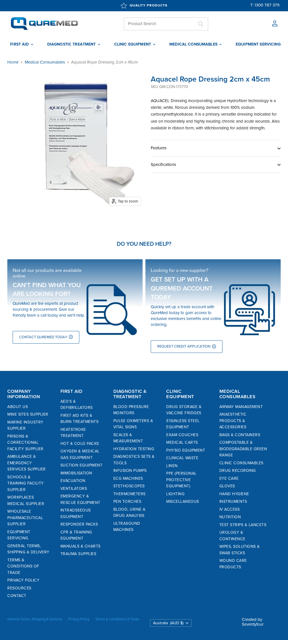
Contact (16, 595)
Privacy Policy (23, 580)
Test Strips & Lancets (243, 524)
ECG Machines (128, 478)
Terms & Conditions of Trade (23, 566)
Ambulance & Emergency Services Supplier (26, 463)
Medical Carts (182, 442)
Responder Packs (79, 524)
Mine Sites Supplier (27, 414)
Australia (168, 623)
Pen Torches (127, 501)
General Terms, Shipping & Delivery (34, 619)
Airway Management (241, 406)
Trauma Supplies (78, 553)
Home (13, 62)
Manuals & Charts (80, 546)
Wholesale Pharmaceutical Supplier (25, 517)
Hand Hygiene (234, 494)
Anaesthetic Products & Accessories (233, 420)
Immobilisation (76, 473)
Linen (172, 465)
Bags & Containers (239, 434)
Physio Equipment (185, 450)
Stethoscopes (129, 486)
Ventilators (73, 488)
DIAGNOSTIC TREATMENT (72, 44)
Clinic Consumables (241, 463)
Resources (19, 588)
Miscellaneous (182, 501)
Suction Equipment (81, 465)
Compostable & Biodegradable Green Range (243, 449)
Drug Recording (237, 470)
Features (158, 147)
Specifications (163, 164)
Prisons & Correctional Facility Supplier (25, 442)
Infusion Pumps (130, 470)
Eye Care (229, 478)
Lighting (175, 494)
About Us (17, 406)
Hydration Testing (133, 449)
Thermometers (129, 494)
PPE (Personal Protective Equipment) (181, 479)
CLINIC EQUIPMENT (133, 44)
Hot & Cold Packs (79, 443)
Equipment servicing (258, 44)
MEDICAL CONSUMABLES (194, 44)
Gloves (227, 486)
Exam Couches (182, 434)
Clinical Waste (182, 458)
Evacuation (73, 480)
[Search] (200, 23)
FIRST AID (20, 44)
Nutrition (230, 517)
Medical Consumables (45, 62)
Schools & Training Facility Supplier (25, 483)
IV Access (229, 509)
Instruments (233, 501)
